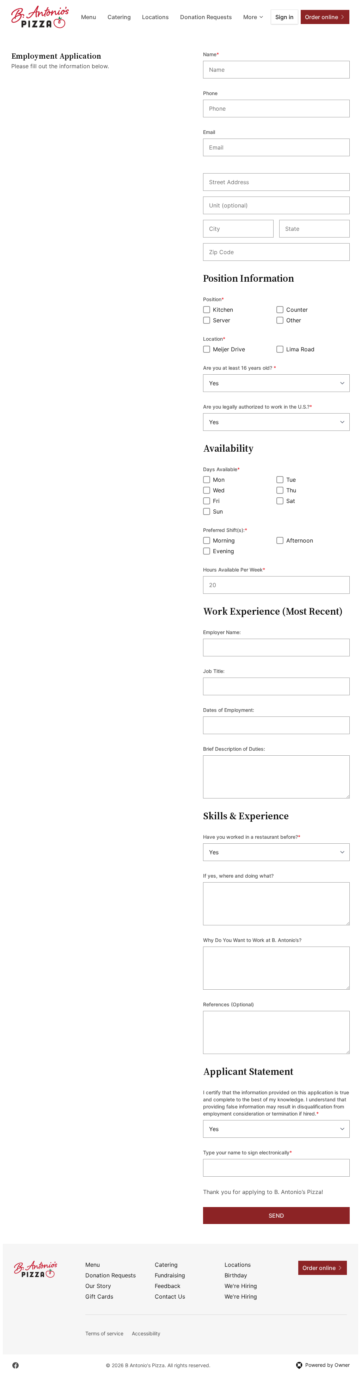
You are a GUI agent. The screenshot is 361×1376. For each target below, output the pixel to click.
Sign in (284, 17)
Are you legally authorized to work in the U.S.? (267, 406)
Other (293, 320)
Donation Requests (206, 17)
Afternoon (299, 540)
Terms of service (104, 1333)
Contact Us (170, 1296)
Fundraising (170, 1275)
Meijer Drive (229, 349)
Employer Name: (222, 632)
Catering (119, 17)
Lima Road (300, 349)
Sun (218, 511)
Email (209, 132)
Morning (224, 540)
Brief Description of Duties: (234, 749)
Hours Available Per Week (243, 569)
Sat (290, 500)
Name (220, 54)
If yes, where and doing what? (238, 876)
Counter (297, 309)
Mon (219, 479)
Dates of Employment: (228, 710)
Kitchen (223, 309)
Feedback (167, 1285)
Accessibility (146, 1333)
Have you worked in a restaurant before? (261, 836)
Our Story (98, 1285)
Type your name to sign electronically (257, 1152)
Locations (155, 17)
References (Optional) (228, 1004)
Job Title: (214, 671)
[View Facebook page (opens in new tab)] (15, 1365)
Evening (223, 551)
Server (221, 320)
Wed (219, 490)
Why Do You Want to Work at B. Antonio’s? (252, 940)
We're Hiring (241, 1285)
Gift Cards (99, 1296)
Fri (216, 500)
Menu (88, 17)
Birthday (236, 1275)
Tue (291, 479)
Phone (210, 93)
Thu (291, 490)
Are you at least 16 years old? (249, 367)
